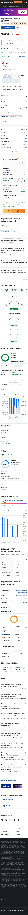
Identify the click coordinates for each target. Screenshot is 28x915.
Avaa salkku (4, 831)
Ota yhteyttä (18, 834)
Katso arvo (22, 97)
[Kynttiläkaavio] (3, 56)
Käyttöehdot (4, 894)
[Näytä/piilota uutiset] (10, 56)
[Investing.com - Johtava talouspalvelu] (8, 2)
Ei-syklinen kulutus (21, 595)
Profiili (10, 52)
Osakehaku (11, 6)
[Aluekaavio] (5, 56)
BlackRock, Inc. (6, 656)
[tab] (6, 290)
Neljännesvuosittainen (16, 506)
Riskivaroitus (4, 905)
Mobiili (3, 828)
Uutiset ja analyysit (19, 49)
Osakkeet (4, 6)
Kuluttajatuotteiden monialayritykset (21, 591)
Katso (17, 575)
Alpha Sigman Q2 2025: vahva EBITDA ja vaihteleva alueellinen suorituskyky (13, 239)
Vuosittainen (4, 506)
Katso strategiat (9, 43)
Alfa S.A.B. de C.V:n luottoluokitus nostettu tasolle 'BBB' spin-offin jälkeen (13, 272)
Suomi (18, 6)
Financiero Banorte (19, 667)
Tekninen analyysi (8, 285)
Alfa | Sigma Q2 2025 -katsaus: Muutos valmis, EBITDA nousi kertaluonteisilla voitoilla (13, 250)
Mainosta (17, 831)
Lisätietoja (17, 828)
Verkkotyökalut (5, 834)
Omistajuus (16, 52)
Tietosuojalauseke (5, 899)
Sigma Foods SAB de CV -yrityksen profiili (11, 583)
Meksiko (24, 602)
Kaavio (9, 49)
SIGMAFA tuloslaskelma (10, 496)
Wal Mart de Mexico (7, 667)
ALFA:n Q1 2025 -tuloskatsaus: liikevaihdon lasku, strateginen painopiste (14, 261)
